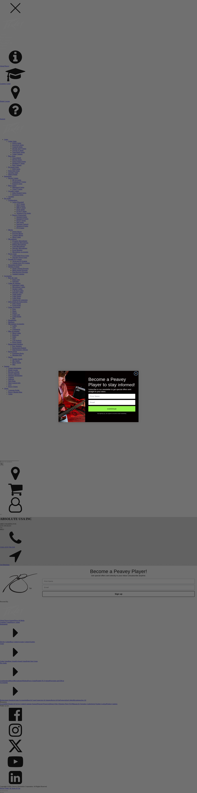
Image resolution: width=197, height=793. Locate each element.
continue (112, 409)
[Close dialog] (136, 373)
